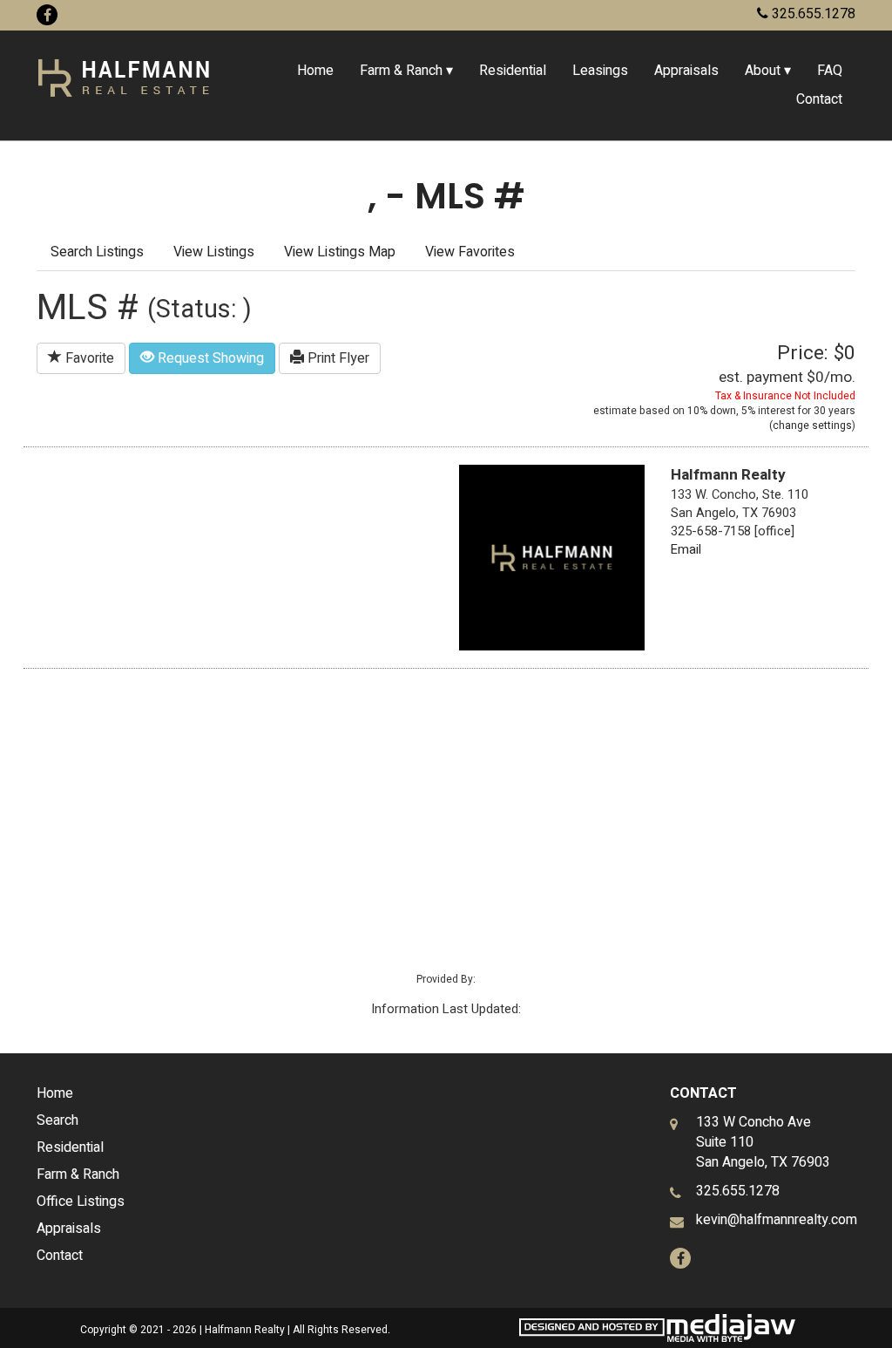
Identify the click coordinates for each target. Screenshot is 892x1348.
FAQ (829, 70)
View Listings (213, 252)
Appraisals (686, 70)
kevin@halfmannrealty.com (776, 1219)
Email (686, 550)
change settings (812, 425)
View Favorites (470, 252)
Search (57, 1120)
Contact (819, 99)
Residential (512, 70)
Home (315, 70)
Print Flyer (336, 358)
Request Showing (209, 358)
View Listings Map (339, 252)
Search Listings (97, 252)
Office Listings (81, 1201)
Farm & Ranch (78, 1174)
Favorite (88, 358)
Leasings (600, 70)
